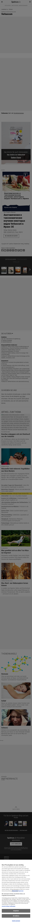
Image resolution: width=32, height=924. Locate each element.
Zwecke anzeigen (16, 920)
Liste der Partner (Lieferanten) (8, 906)
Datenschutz (15, 891)
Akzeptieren (16, 910)
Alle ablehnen (16, 916)
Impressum (20, 891)
